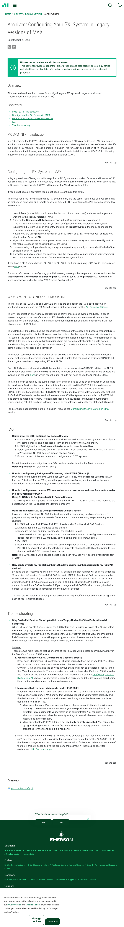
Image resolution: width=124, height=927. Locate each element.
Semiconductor (13, 853)
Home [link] (8, 14)
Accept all (52, 921)
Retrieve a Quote (59, 864)
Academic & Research (14, 850)
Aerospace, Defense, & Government (42, 850)
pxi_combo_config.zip (22, 788)
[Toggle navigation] (18, 5)
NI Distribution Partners (14, 864)
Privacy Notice (14, 904)
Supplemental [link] (51, 14)
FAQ (14, 121)
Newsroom (60, 879)
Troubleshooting (21, 125)
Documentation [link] (33, 14)
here (32, 374)
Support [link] (18, 14)
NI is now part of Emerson (15, 879)
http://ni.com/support (42, 749)
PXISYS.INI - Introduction (25, 111)
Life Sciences (108, 850)
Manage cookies (36, 920)
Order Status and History (38, 864)
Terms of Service (76, 864)
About (31, 879)
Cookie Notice (33, 904)
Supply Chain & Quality (77, 879)
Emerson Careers (45, 879)
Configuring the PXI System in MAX (31, 115)
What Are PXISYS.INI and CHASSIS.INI (32, 118)
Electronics (65, 850)
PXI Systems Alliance (96, 307)
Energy (76, 850)
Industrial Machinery (90, 850)
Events (93, 879)
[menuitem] (110, 6)
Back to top (110, 162)
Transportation (29, 853)
